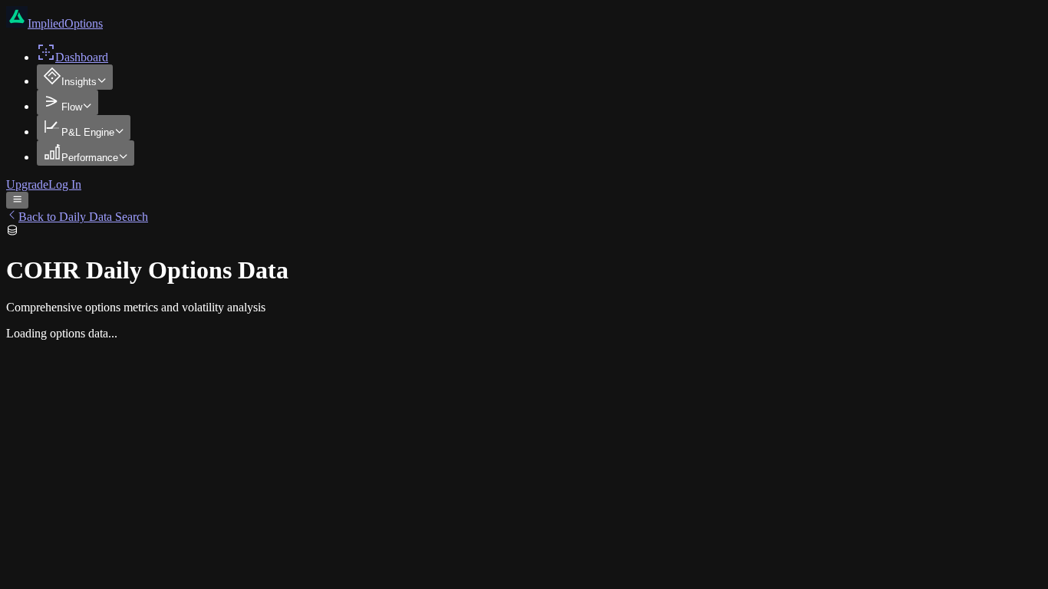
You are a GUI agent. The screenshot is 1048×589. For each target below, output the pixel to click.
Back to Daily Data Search (83, 216)
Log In (64, 184)
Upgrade (27, 184)
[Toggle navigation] (17, 200)
